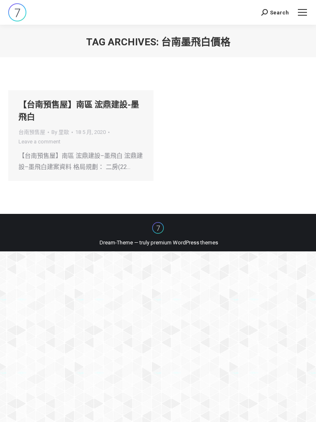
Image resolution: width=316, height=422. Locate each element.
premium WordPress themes (184, 242)
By (60, 132)
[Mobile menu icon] (302, 12)
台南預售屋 (32, 132)
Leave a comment (39, 141)
